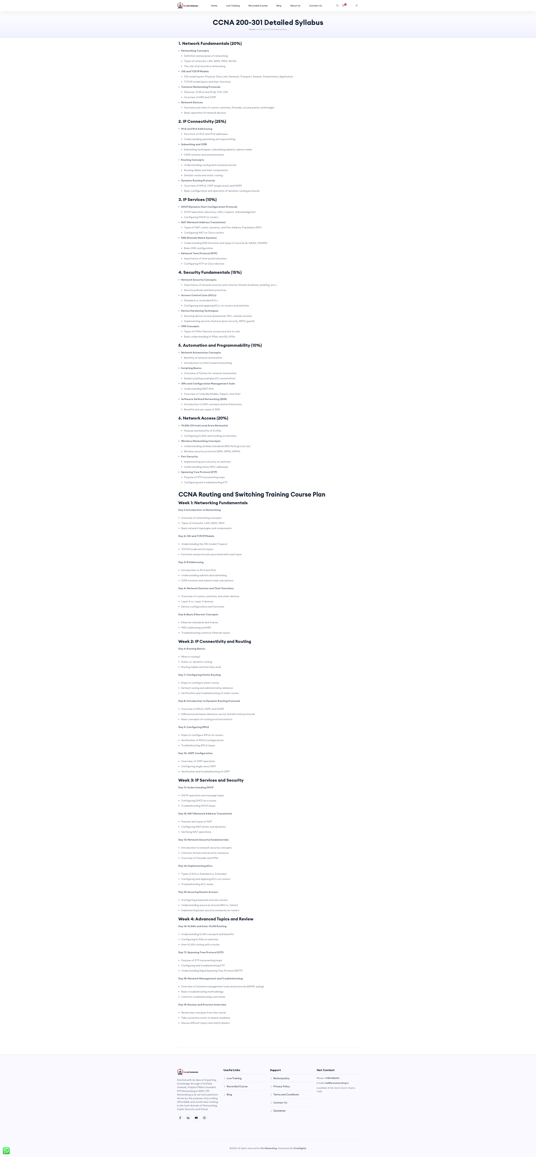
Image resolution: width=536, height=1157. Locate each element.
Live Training (233, 5)
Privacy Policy (281, 1086)
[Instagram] (204, 1118)
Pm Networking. (269, 1148)
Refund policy (281, 1078)
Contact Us (315, 5)
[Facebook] (180, 1118)
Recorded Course (258, 5)
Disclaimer (279, 1110)
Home (214, 5)
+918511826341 (332, 1078)
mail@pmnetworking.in (337, 1083)
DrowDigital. (299, 1148)
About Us (295, 5)
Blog (279, 5)
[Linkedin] (188, 1118)
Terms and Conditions (286, 1094)
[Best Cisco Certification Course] (187, 5)
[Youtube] (196, 1118)
